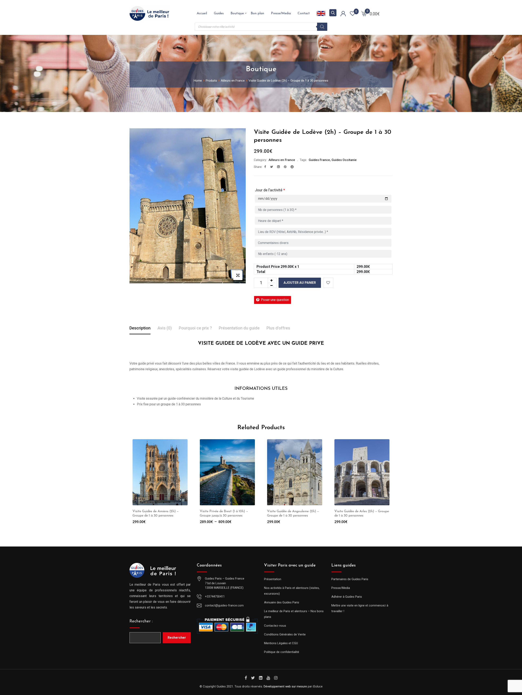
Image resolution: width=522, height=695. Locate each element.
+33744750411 (215, 596)
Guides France (319, 160)
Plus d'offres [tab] (278, 328)
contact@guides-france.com (224, 605)
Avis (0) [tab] (164, 328)
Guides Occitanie (344, 160)
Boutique (237, 13)
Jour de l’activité (270, 190)
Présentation (272, 579)
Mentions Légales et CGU (281, 643)
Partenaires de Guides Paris (349, 579)
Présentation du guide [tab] (239, 328)
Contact (304, 13)
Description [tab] (139, 328)
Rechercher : (141, 621)
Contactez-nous (275, 625)
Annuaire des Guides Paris (281, 602)
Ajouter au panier (300, 283)
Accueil (202, 13)
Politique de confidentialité (281, 652)
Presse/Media (281, 13)
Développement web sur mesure (285, 686)
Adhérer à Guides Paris (346, 597)
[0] (364, 13)
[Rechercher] (322, 27)
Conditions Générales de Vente (285, 634)
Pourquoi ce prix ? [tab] (195, 328)
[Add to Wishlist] (328, 283)
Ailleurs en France (282, 160)
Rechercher (177, 638)
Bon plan (257, 13)
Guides (219, 13)
